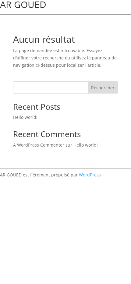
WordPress (90, 175)
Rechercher (103, 88)
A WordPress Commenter (38, 145)
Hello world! (25, 117)
